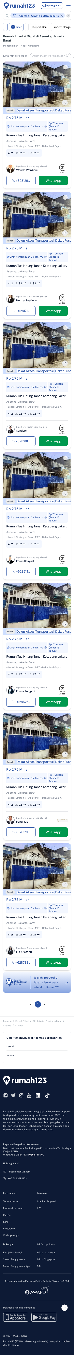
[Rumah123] (19, 5)
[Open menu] (68, 5)
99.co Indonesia (46, 1252)
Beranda (7, 1021)
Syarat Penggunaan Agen (17, 1266)
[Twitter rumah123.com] (13, 1095)
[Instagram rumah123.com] (21, 1095)
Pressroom (9, 1228)
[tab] (37, 1046)
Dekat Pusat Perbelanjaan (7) (50, 56)
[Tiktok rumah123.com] (47, 1095)
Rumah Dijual (22, 1021)
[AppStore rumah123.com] (15, 1317)
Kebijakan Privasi (12, 1252)
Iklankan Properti (46, 1201)
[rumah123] (37, 1081)
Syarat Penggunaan (14, 1259)
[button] (35, 15)
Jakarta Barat (55, 1021)
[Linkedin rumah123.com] (38, 1095)
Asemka (7, 1025)
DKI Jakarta (38, 1021)
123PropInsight (11, 1235)
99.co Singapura (46, 1259)
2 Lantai (10, 1055)
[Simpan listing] (65, 67)
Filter (17, 27)
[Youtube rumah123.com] (29, 1095)
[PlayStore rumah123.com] (43, 1317)
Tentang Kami (10, 1201)
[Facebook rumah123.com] (5, 1095)
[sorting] (27, 27)
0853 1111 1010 (36, 1154)
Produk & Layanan (13, 1208)
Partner (7, 1215)
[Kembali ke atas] (64, 1307)
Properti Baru (40, 27)
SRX (39, 1266)
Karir (5, 1221)
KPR (39, 1208)
